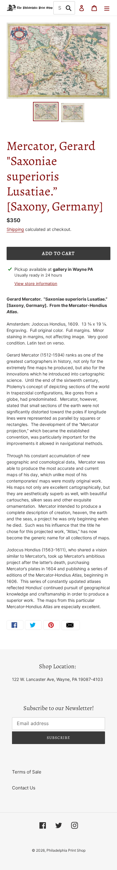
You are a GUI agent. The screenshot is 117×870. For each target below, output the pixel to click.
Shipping (15, 229)
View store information (35, 283)
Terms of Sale (26, 772)
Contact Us (23, 788)
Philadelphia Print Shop (66, 850)
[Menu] (106, 8)
